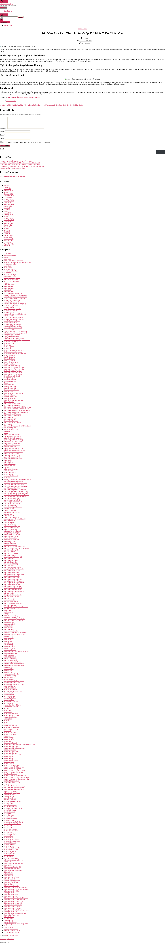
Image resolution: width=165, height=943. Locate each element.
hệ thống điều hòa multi (11, 476)
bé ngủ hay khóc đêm (10, 269)
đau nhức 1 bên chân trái (11, 390)
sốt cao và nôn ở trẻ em (11, 707)
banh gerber (7, 257)
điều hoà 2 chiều (9, 402)
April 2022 (7, 232)
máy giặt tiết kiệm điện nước (12, 589)
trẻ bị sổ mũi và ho (9, 812)
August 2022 (8, 225)
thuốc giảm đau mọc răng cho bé (13, 789)
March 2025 (7, 189)
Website (2, 138)
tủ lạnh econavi (8, 874)
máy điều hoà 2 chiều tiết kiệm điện (14, 546)
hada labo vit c (8, 471)
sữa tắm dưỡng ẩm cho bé (11, 781)
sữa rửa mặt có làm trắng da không (14, 770)
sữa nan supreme (9, 762)
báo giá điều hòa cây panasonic (13, 260)
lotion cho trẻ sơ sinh (10, 524)
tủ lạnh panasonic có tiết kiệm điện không (16, 898)
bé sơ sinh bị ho (8, 272)
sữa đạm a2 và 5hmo (10, 734)
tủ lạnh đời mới (8, 872)
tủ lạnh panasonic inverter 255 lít (13, 901)
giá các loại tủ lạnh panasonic (12, 438)
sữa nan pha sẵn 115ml (11, 760)
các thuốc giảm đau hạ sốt (11, 302)
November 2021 (9, 240)
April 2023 (7, 211)
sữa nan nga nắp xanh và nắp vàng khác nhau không (20, 744)
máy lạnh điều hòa (9, 598)
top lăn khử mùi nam (10, 798)
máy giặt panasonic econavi (12, 584)
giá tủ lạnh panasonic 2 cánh (12, 455)
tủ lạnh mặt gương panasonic (12, 880)
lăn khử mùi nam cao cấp (11, 517)
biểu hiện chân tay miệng (11, 279)
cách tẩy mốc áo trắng (10, 322)
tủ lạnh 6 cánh (8, 865)
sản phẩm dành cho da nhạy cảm (13, 684)
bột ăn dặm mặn (8, 286)
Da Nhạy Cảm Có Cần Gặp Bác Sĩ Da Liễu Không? (16, 161)
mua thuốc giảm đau (10, 605)
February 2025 (8, 190)
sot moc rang (8, 712)
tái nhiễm (6, 784)
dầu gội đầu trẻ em (9, 364)
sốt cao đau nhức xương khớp (13, 691)
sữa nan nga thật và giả (11, 751)
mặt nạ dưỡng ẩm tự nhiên (12, 534)
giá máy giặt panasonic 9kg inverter (14, 450)
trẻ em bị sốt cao (9, 820)
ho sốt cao (7, 477)
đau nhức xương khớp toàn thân (13, 400)
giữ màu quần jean (9, 465)
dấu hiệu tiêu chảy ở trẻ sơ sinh (13, 372)
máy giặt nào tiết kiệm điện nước (13, 569)
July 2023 (7, 208)
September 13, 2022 (85, 41)
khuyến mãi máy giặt (10, 510)
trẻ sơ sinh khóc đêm (10, 843)
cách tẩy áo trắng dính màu (12, 321)
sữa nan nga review (10, 750)
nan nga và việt (8, 636)
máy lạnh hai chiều (9, 600)
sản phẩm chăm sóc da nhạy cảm (14, 681)
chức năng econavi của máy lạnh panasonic (17, 340)
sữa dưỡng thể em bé (10, 732)
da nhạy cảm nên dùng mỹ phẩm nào (15, 353)
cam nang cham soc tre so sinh (13, 328)
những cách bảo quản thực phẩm (14, 663)
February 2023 (8, 214)
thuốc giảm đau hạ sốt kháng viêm (14, 787)
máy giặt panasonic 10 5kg (12, 570)
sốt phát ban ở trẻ (9, 724)
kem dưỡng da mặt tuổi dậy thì (13, 502)
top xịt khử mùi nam (10, 800)
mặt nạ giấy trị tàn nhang (11, 539)
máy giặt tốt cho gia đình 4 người (14, 591)
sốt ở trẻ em (7, 722)
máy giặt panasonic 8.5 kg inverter (14, 581)
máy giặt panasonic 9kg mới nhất (14, 583)
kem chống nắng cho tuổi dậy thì (14, 484)
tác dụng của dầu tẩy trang (12, 782)
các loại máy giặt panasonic (12, 300)
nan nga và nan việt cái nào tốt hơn (14, 634)
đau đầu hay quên (9, 384)
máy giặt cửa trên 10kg (11, 560)
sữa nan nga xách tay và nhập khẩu (14, 755)
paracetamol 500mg (10, 676)
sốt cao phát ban (9, 700)
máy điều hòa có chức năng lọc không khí (16, 548)
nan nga (6, 614)
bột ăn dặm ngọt (9, 288)
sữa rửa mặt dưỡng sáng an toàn (13, 772)
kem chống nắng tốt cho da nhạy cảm (15, 489)
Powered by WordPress (7, 939)
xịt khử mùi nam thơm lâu (11, 932)
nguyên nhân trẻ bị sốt (10, 658)
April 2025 (7, 187)
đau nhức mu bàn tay (10, 396)
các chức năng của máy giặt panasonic (15, 297)
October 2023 (8, 202)
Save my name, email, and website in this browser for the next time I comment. (26, 142)
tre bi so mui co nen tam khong (13, 808)
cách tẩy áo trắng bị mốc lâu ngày (14, 319)
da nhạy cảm (7, 348)
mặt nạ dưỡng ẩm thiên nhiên (12, 531)
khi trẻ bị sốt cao (9, 508)
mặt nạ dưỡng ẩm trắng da (12, 533)
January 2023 (8, 216)
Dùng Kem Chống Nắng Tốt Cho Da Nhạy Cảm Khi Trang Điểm (20, 164)
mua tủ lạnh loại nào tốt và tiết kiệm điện (16, 607)
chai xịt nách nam (9, 329)
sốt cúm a (7, 708)
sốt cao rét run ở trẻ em (11, 701)
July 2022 (7, 227)
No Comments (85, 43)
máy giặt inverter (9, 565)
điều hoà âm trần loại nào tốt (12, 403)
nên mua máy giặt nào (10, 653)
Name (2, 131)
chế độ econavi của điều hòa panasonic (15, 331)
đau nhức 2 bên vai (9, 391)
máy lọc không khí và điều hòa (13, 603)
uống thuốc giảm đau (10, 922)
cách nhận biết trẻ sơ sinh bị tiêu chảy (15, 314)
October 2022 (8, 221)
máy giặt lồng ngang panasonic (13, 567)
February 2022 (8, 235)
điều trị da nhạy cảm (10, 427)
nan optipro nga (8, 643)
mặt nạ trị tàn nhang (10, 543)
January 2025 (8, 192)
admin (86, 39)
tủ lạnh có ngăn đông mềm (12, 868)
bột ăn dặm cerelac (9, 285)
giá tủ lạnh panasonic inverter (12, 458)
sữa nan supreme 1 (9, 763)
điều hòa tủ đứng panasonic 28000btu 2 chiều (17, 426)
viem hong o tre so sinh (11, 929)
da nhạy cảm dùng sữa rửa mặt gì (14, 350)
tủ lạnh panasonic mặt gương (12, 908)
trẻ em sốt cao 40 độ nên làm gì (13, 822)
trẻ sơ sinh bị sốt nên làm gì (12, 841)
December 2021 (8, 239)
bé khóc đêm (8, 267)
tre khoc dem (8, 825)
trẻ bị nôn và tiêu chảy (10, 805)
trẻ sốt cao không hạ (10, 851)
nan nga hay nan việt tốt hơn (12, 617)
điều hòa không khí (9, 419)
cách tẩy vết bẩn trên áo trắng (12, 326)
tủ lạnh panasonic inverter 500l (13, 905)
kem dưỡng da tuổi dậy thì (12, 503)
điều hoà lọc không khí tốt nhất (13, 422)
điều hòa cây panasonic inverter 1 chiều (16, 412)
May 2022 (7, 230)
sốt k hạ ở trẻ (8, 710)
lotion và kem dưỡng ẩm (11, 527)
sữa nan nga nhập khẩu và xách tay (14, 748)
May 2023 (7, 209)
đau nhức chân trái (9, 395)
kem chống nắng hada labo (12, 488)
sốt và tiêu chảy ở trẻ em (11, 729)
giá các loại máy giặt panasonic (13, 436)
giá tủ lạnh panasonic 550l (12, 457)
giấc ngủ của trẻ (8, 462)
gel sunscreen (8, 431)
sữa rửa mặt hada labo (10, 774)
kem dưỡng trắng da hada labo (13, 507)
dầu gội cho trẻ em (9, 359)
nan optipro (7, 639)
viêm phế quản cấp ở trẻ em (12, 930)
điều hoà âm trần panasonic (12, 405)
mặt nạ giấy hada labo (10, 538)
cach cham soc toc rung (11, 305)
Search (2, 149)
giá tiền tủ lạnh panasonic (11, 453)
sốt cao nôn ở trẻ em (10, 698)
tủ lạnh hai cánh (8, 875)
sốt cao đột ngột (8, 693)
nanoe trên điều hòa (10, 650)
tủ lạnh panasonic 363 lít (11, 894)
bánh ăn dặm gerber (10, 255)
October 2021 (8, 242)
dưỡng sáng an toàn (10, 379)
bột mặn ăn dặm (8, 291)
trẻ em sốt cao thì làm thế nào (12, 824)
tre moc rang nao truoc (10, 829)
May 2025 (7, 185)
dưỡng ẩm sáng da (9, 378)
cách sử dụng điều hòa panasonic (14, 317)
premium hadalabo (9, 677)
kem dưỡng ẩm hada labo (11, 498)
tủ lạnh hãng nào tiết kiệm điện (13, 877)
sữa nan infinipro (9, 739)
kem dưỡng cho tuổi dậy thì (12, 500)
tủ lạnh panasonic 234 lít (11, 886)
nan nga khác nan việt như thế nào (14, 619)
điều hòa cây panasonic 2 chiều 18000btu (16, 409)
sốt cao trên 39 (8, 703)
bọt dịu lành (7, 290)
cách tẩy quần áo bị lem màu (12, 324)
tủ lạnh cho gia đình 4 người (12, 867)
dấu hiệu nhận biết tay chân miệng (14, 369)
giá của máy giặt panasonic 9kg (13, 440)
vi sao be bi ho (8, 927)
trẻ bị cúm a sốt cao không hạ (12, 801)
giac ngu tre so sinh (9, 464)
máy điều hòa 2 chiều (10, 545)
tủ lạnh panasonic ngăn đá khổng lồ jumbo (16, 910)
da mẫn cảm (7, 345)
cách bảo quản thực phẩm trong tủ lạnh (15, 303)
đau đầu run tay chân (10, 386)
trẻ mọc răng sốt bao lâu (11, 831)
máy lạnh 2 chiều (9, 593)
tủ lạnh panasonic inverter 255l (13, 903)
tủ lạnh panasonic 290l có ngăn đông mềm (16, 889)
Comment (3, 128)
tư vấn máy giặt (8, 918)
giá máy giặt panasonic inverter (13, 452)
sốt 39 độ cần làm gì (10, 688)
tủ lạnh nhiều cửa (9, 884)
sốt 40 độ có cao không (11, 689)
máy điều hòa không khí (11, 550)
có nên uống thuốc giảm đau (12, 341)
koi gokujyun (8, 514)
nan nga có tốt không (10, 615)
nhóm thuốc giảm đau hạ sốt (12, 662)
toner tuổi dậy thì (9, 796)
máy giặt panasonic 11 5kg (12, 576)
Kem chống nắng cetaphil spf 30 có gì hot (12, 168)
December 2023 (8, 199)
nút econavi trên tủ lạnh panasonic (14, 665)
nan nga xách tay (9, 638)
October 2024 (8, 197)
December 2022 (8, 218)
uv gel (6, 925)
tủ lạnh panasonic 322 (10, 893)
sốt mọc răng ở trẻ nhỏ (10, 717)
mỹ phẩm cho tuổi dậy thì (11, 608)
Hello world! (21, 177)
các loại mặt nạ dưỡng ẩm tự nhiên (14, 298)
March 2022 (7, 233)
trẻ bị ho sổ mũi (8, 803)
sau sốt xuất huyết (9, 686)
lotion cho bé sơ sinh (10, 520)
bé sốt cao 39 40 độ (10, 274)
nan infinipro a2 (8, 612)
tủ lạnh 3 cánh (8, 862)
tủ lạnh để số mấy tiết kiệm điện (13, 870)
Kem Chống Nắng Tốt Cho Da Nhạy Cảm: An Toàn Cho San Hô (20, 163)
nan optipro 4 (8, 641)
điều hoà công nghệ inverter (12, 415)
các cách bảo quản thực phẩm (13, 293)
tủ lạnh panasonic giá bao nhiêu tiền (14, 899)
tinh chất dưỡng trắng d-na (12, 793)
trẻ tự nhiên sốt (8, 856)
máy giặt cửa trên (9, 558)
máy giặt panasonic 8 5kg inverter (14, 579)
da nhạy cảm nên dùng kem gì (13, 352)
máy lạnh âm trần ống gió (11, 596)
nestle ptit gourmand (10, 657)
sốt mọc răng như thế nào (11, 715)
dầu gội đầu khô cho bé (11, 362)
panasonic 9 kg (8, 670)
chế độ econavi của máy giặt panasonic (15, 333)
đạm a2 (6, 383)
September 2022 (9, 223)
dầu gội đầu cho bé (9, 360)
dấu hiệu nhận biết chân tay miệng (14, 367)
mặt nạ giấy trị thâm (10, 541)
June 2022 (7, 228)
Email (2, 135)
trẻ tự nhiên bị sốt (9, 855)
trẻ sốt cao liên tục (9, 853)
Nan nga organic (9, 629)
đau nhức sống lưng (10, 398)
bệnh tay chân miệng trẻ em (12, 278)
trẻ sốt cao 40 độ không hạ (12, 848)
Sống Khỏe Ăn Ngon (6, 4)
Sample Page (8, 11)
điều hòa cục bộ (8, 417)
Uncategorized (8, 920)
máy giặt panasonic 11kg (11, 577)
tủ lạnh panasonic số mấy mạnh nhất (15, 913)
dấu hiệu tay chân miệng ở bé (12, 371)
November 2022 (9, 220)
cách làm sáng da (9, 312)
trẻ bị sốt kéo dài (9, 815)
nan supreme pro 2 (9, 648)
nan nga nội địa (8, 626)
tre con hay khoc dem (10, 818)
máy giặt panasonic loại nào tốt (13, 588)
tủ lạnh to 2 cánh (9, 917)
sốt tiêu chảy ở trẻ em (10, 725)
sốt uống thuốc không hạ (11, 727)
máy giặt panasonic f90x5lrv (12, 586)
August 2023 (8, 206)
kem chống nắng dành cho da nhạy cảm (16, 486)
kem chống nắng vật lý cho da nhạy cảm (16, 491)
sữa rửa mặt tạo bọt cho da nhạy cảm (15, 775)
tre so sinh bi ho (8, 836)
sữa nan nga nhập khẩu (11, 746)
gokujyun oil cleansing (10, 469)
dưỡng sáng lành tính (10, 381)
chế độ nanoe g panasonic (11, 336)
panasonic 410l (8, 667)
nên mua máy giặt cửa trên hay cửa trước (16, 651)
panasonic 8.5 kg (9, 669)
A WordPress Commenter (7, 177)
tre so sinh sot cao (9, 844)
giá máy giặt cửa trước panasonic (14, 448)
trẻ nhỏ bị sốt (8, 832)
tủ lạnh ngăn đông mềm (11, 882)
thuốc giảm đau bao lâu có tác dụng (14, 786)
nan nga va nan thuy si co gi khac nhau (15, 632)
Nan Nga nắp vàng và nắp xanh (13, 620)
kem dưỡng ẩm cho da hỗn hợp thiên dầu (16, 493)
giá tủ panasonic (9, 460)
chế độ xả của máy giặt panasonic (14, 338)
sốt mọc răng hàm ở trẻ (11, 713)
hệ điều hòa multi (9, 474)
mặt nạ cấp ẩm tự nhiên (11, 529)
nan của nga (7, 610)
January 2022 (8, 237)
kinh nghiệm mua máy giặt (12, 512)
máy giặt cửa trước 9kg (11, 564)
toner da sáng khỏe (9, 794)
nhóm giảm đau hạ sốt (10, 660)
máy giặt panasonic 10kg (11, 572)
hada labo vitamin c (10, 472)
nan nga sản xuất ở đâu (11, 631)
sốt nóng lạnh (8, 719)
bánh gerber (7, 259)
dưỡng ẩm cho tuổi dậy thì (12, 376)
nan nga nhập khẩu (9, 624)
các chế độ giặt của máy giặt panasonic (15, 295)
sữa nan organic (8, 756)
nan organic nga (8, 645)
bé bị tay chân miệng (10, 264)
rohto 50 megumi (9, 679)
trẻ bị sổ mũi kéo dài (10, 810)
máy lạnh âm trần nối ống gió (12, 595)
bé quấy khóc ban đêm (10, 271)
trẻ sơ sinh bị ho (8, 837)
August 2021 (8, 245)
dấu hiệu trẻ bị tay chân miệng (13, 374)
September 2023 (9, 204)
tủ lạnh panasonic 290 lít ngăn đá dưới (15, 887)
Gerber (6, 433)
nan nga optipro (8, 627)
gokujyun (7, 467)
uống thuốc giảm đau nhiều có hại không (16, 924)
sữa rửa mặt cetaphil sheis (11, 765)
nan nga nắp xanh (9, 622)
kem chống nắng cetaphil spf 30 (13, 481)
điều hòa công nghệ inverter (12, 414)
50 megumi (7, 254)
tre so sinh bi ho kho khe (11, 839)
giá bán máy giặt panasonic (12, 434)
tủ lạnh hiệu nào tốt (9, 879)
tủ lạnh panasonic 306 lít (11, 891)
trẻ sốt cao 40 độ (9, 846)
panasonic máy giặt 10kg (11, 674)
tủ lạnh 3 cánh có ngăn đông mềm (14, 863)
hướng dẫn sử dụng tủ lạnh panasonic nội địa (17, 479)
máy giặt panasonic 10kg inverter (14, 574)
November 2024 (9, 196)
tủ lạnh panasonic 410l (10, 896)
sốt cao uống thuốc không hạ (12, 705)
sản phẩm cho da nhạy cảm (12, 682)
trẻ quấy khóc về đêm (10, 834)
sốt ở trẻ (6, 720)
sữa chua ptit (7, 731)
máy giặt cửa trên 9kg (10, 562)
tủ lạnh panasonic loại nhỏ (12, 906)
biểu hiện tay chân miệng (11, 281)
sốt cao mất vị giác (9, 696)
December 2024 (8, 194)
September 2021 (9, 244)
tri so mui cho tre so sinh (11, 858)
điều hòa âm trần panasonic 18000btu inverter (17, 407)
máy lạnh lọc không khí (11, 601)
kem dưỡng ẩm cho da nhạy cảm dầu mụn (16, 495)
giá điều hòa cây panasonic (12, 445)
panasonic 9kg (8, 672)
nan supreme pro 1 (9, 646)
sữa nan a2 (7, 736)
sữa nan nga (7, 741)
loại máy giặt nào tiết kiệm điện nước (15, 519)
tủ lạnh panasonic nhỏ (10, 911)
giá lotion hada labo (10, 446)
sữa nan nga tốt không (10, 753)
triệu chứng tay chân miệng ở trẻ (13, 860)
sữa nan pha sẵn (82, 29)
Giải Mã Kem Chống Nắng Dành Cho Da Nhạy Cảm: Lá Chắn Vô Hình (22, 166)
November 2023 (9, 201)
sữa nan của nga (9, 738)
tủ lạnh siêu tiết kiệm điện (11, 915)
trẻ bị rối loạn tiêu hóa (10, 806)
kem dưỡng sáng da (10, 505)
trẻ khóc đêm (8, 827)
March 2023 (7, 213)
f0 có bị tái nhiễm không (11, 429)
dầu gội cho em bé (9, 357)
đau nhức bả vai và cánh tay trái (13, 393)
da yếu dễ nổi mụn (9, 355)
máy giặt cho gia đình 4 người (13, 557)
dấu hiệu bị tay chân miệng (12, 365)
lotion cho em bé (9, 522)
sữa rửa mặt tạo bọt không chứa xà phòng (16, 777)
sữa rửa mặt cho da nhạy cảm (12, 769)
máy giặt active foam (10, 555)
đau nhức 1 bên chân (10, 388)
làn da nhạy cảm (9, 515)
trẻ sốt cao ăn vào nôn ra (11, 849)
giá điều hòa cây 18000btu (12, 443)
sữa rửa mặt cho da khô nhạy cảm (14, 767)
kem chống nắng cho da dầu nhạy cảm (15, 483)
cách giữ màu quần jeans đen (12, 309)
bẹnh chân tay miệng (10, 276)
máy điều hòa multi (9, 551)
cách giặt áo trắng (9, 307)
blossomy (7, 283)
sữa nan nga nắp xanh (10, 743)
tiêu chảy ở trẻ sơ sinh (10, 791)
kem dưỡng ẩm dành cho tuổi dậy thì (15, 496)
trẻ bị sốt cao (7, 813)
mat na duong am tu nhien (11, 536)
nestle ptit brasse (9, 655)
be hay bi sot (7, 266)
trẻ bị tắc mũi (8, 817)
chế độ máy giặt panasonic (12, 334)
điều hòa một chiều (9, 424)
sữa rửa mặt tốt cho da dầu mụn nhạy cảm (16, 779)
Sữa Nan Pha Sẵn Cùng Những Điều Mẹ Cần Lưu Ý (24, 97)
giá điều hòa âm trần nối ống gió (13, 441)
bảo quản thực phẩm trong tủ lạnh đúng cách (17, 262)
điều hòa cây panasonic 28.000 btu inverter (17, 410)
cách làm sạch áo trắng (10, 310)
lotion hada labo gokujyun (12, 526)
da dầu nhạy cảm (9, 343)
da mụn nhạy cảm (9, 347)
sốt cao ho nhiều (9, 694)
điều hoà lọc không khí (11, 421)
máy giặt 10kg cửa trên (11, 553)
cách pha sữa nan (9, 316)
